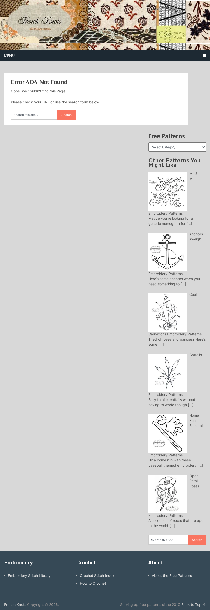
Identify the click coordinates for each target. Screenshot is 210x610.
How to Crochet (93, 583)
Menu (9, 55)
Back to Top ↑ (193, 604)
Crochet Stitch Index (97, 575)
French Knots (15, 604)
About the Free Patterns (172, 575)
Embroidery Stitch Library (29, 575)
